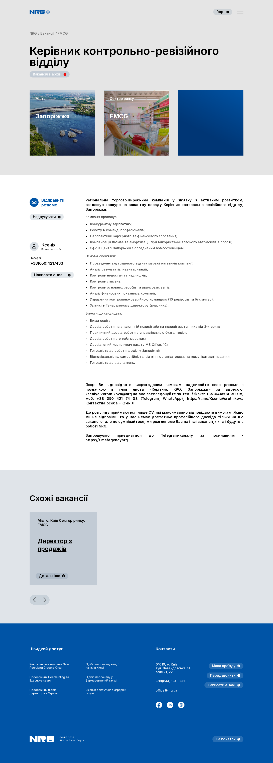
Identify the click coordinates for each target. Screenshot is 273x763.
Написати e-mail (49, 275)
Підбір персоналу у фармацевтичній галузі (101, 678)
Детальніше (49, 576)
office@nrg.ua (166, 690)
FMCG (119, 116)
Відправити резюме (52, 202)
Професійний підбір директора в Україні (44, 691)
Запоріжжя (49, 116)
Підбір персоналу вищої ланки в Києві (102, 665)
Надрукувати (44, 217)
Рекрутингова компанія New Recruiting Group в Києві (49, 665)
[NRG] (40, 12)
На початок (225, 739)
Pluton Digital (76, 740)
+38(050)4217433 (47, 263)
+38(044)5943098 (170, 681)
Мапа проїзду (223, 666)
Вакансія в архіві (47, 74)
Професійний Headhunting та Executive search (49, 678)
